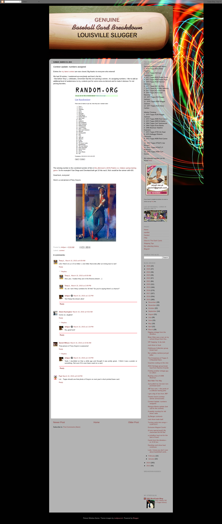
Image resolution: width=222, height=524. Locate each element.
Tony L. (62, 261)
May (150, 323)
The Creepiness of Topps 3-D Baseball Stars (158, 359)
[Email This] (80, 247)
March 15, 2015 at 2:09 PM (81, 286)
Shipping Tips (149, 243)
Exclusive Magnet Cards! (157, 427)
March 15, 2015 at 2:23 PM (83, 358)
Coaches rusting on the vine (158, 363)
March (150, 329)
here (150, 160)
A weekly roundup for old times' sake (157, 412)
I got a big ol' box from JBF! (158, 394)
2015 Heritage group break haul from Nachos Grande (158, 367)
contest (61, 250)
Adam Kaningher (65, 312)
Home (97, 422)
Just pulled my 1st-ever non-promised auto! (158, 385)
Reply (61, 267)
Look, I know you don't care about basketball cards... (158, 451)
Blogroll (146, 249)
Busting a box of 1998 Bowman (156, 377)
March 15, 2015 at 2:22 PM (83, 296)
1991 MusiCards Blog (154, 498)
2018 (148, 290)
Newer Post (59, 422)
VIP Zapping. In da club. (156, 342)
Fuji (60, 376)
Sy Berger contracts (155, 416)
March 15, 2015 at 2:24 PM (83, 327)
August (151, 314)
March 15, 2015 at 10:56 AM (80, 343)
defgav (67, 296)
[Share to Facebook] (87, 247)
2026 (148, 266)
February (152, 456)
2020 (148, 284)
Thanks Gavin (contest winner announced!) (156, 397)
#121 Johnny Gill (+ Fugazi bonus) (161, 501)
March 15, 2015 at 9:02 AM (83, 312)
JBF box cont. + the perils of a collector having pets (158, 389)
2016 (148, 296)
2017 (148, 293)
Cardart (147, 235)
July (150, 317)
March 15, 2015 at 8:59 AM (75, 261)
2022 (148, 278)
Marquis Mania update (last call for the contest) (158, 407)
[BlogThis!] (83, 247)
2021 (148, 281)
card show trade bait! (155, 419)
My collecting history (151, 246)
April (150, 326)
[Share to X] (85, 247)
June (150, 320)
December (152, 302)
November (152, 305)
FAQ (152, 201)
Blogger (136, 518)
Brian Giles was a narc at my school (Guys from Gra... (158, 338)
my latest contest (68, 71)
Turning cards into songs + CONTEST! (157, 423)
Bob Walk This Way (155, 381)
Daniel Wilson (64, 343)
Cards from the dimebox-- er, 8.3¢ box (157, 441)
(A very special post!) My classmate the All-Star (157, 431)
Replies (64, 271)
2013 (148, 466)
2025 (148, 269)
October (151, 308)
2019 (148, 287)
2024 (148, 272)
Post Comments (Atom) (71, 427)
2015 (148, 299)
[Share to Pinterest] (89, 247)
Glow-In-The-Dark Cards (153, 241)
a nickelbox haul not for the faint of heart (158, 436)
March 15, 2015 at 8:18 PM (72, 376)
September (152, 311)
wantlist (146, 232)
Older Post (133, 422)
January (151, 459)
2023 (148, 275)
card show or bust (154, 345)
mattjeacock (118, 518)
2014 (148, 463)
